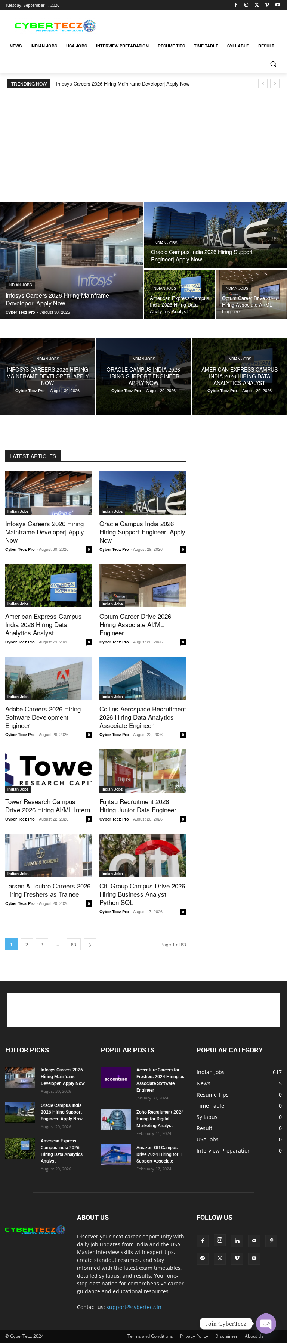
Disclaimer (226, 1336)
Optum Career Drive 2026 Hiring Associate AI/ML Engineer (135, 624)
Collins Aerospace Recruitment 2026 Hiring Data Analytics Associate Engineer (142, 717)
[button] (273, 64)
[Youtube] (277, 5)
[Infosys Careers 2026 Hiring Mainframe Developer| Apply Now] (71, 260)
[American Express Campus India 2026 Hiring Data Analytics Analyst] (179, 294)
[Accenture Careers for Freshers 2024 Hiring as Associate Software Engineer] (116, 1077)
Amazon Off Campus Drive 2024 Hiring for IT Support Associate (159, 1154)
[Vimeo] (267, 5)
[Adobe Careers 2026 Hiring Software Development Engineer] (48, 678)
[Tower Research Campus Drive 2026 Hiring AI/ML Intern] (48, 771)
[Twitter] (257, 5)
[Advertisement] (194, 25)
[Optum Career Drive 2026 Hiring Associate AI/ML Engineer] (251, 294)
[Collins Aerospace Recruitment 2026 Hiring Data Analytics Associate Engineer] (142, 678)
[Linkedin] (237, 1241)
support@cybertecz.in (134, 1307)
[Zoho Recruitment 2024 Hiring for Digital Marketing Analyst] (116, 1119)
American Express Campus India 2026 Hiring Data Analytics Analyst (43, 624)
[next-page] (90, 944)
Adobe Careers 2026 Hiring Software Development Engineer (43, 717)
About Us (254, 1336)
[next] (275, 83)
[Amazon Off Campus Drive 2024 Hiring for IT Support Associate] (116, 1154)
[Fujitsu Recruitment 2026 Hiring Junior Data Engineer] (142, 771)
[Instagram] (246, 5)
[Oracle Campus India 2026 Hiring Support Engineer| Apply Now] (215, 235)
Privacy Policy (194, 1336)
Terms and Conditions (150, 1336)
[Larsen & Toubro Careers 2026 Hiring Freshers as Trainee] (48, 855)
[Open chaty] (266, 1323)
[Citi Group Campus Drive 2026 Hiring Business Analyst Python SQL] (142, 855)
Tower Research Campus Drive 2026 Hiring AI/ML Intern (47, 805)
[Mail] (254, 1241)
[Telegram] (203, 1259)
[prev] (263, 83)
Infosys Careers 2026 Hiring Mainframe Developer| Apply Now (122, 83)
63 (73, 944)
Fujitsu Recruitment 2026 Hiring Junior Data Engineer (137, 805)
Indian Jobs (20, 285)
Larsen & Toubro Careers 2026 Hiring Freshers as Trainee (47, 890)
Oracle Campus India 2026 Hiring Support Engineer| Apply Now (142, 532)
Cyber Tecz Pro (20, 549)
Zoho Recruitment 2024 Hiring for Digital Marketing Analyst (160, 1119)
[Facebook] (236, 5)
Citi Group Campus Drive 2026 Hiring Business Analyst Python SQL (142, 894)
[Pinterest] (271, 1241)
